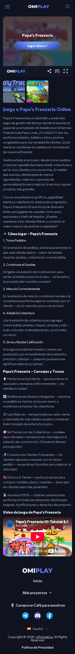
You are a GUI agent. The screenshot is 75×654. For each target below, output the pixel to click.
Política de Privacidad (37, 647)
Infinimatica (44, 637)
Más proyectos (35, 592)
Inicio (37, 581)
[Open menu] (7, 6)
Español (38, 628)
